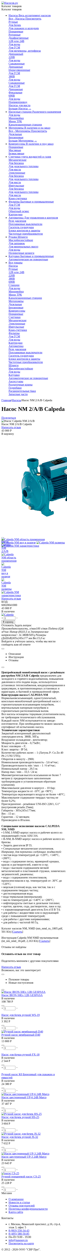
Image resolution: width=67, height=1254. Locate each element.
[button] (8, 417)
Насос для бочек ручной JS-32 (19, 1136)
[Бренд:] (7, 614)
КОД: (4, 601)
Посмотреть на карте (21, 1243)
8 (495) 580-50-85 (19, 1233)
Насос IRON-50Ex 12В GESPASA (22, 995)
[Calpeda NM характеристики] (20, 545)
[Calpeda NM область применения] (23, 539)
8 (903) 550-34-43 (19, 1230)
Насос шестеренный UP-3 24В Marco (23, 1156)
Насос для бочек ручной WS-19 (20, 1014)
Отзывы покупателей (22, 1205)
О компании (16, 1199)
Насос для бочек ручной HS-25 (20, 1117)
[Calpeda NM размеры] (50, 542)
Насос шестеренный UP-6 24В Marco (23, 1097)
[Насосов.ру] (9, 2)
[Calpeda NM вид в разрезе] (18, 542)
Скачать (17, 931)
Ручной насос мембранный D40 (20, 1034)
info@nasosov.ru (18, 1240)
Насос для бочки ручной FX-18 (20, 1054)
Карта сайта (16, 1212)
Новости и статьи (19, 1202)
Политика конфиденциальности (28, 1208)
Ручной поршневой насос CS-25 (21, 1176)
